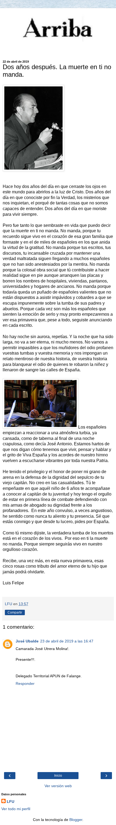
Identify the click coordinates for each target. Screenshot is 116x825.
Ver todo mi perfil (15, 809)
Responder (25, 683)
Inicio (58, 775)
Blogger (75, 819)
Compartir (15, 612)
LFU (10, 801)
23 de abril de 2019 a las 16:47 (66, 641)
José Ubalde (27, 641)
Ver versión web (58, 786)
